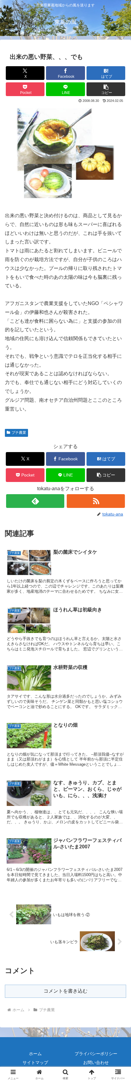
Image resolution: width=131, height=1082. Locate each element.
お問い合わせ (96, 1062)
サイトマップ (35, 1062)
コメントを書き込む (65, 991)
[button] (106, 89)
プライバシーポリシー (96, 1053)
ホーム (35, 1053)
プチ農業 (19, 432)
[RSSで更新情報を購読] (96, 501)
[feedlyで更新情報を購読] (35, 501)
